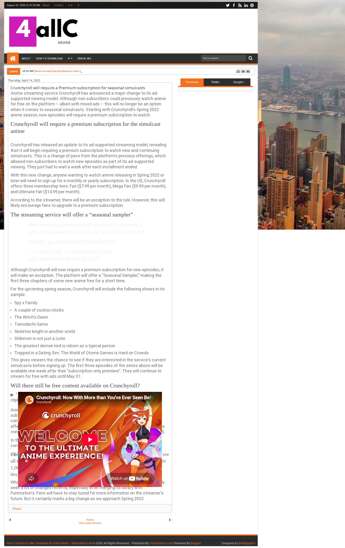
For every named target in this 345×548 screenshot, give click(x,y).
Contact (58, 5)
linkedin (246, 5)
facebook (234, 5)
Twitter (215, 82)
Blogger (196, 543)
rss (240, 5)
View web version (90, 523)
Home (13, 58)
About (45, 5)
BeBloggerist (247, 543)
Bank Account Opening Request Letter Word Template (65, 71)
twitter (228, 5)
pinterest (252, 5)
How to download (49, 58)
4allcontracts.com (161, 543)
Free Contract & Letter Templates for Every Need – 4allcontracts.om (49, 543)
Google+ (238, 82)
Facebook (192, 82)
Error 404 (84, 58)
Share (16, 508)
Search (250, 58)
